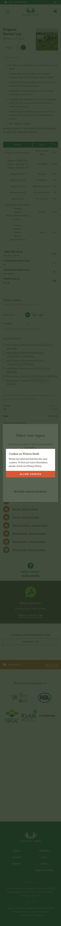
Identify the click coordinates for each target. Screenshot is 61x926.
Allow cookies (30, 474)
